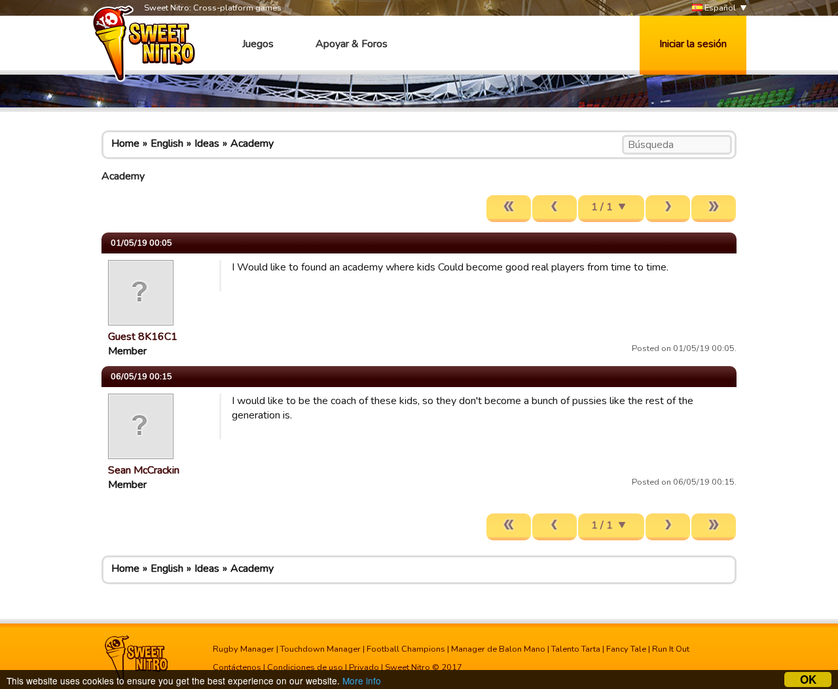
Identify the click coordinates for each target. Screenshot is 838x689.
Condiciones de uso (305, 667)
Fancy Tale (626, 649)
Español (719, 8)
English (167, 143)
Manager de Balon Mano (498, 649)
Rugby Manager (243, 649)
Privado (364, 667)
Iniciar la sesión (693, 44)
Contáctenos (237, 667)
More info (361, 680)
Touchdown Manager (320, 649)
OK (808, 679)
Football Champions (406, 649)
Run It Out (670, 649)
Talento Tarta (575, 649)
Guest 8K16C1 (142, 336)
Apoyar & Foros (352, 44)
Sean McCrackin (143, 470)
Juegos (258, 44)
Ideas (206, 143)
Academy (252, 143)
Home (125, 143)
